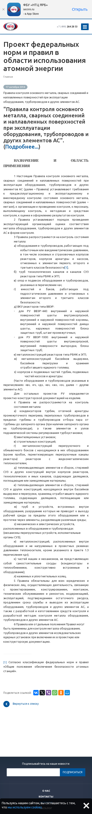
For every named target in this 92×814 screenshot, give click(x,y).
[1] (66, 267)
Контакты (46, 796)
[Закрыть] (3, 9)
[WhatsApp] (54, 692)
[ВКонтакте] (36, 692)
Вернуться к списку (26, 703)
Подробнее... (22, 147)
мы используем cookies (25, 807)
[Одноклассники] (61, 692)
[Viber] (48, 692)
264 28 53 (67, 26)
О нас (46, 790)
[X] (42, 692)
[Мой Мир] (67, 692)
